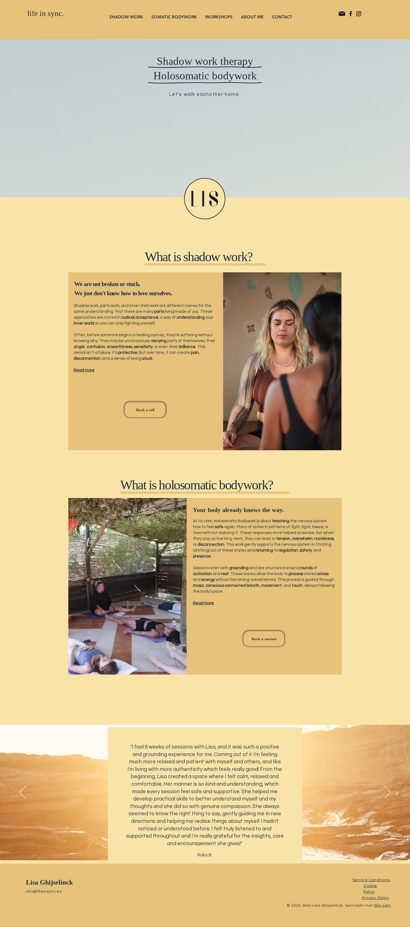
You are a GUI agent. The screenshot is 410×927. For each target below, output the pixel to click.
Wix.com (382, 905)
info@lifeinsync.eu (44, 891)
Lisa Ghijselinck (49, 882)
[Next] (387, 792)
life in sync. (45, 13)
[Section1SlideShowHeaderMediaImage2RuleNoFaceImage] (212, 846)
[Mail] (342, 13)
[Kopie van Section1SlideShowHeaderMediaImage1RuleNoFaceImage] (198, 846)
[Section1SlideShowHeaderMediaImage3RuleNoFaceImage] (219, 846)
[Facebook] (350, 13)
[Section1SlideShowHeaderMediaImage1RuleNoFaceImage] (206, 846)
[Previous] (22, 792)
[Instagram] (358, 13)
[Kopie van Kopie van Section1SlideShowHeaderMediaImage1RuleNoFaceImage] (192, 846)
